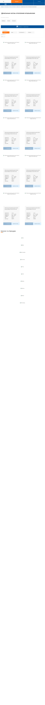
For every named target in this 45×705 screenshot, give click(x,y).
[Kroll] (22, 274)
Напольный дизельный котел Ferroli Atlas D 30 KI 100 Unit (33, 95)
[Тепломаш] (22, 302)
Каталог (17, 1)
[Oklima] (22, 288)
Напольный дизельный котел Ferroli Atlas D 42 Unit (33, 208)
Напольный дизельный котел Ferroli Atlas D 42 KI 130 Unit (11, 208)
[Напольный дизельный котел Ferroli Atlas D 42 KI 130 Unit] (11, 199)
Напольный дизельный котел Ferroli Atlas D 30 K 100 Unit (33, 58)
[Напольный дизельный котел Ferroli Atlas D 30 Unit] (33, 124)
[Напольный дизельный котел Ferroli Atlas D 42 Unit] (33, 199)
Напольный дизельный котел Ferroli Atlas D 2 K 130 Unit (11, 58)
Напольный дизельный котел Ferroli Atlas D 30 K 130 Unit (11, 95)
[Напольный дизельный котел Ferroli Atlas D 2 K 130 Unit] (11, 48)
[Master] (22, 281)
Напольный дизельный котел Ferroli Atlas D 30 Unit (33, 133)
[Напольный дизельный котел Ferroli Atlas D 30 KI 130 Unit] (11, 124)
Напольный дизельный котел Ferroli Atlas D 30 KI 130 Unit (11, 133)
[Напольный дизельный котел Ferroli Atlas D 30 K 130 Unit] (11, 86)
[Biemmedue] (22, 252)
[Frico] (22, 266)
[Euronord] (22, 259)
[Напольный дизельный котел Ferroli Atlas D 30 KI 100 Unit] (33, 86)
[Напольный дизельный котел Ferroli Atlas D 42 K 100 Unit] (11, 161)
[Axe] (22, 237)
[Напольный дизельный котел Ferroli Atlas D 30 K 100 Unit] (33, 48)
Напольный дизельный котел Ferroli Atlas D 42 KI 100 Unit (33, 171)
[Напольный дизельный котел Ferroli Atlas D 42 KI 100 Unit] (33, 161)
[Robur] (22, 295)
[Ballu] (22, 245)
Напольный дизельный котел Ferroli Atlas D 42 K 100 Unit (11, 171)
